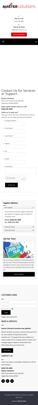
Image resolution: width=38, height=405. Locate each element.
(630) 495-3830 (19, 21)
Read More (7, 350)
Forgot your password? (9, 317)
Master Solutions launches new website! (16, 328)
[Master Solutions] (19, 6)
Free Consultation (19, 34)
